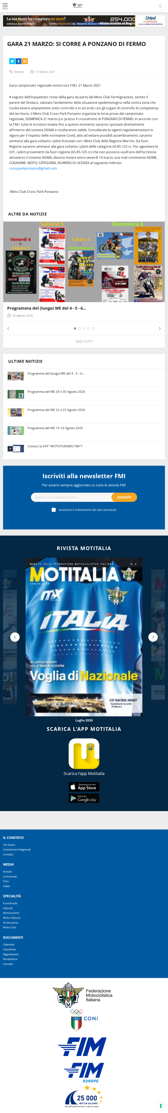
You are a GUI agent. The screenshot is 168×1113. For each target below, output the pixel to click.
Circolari (8, 964)
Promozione (10, 922)
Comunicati (10, 876)
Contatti (8, 854)
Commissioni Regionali (17, 849)
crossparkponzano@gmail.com (33, 168)
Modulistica (10, 959)
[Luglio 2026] (84, 637)
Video (6, 886)
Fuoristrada (10, 903)
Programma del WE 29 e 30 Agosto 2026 (56, 392)
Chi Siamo (9, 845)
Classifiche (9, 949)
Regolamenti (10, 954)
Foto (6, 881)
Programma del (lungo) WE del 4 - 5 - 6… (46, 308)
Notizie (19, 72)
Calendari (9, 944)
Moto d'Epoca (11, 918)
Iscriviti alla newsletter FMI (84, 476)
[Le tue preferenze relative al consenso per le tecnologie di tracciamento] (161, 1106)
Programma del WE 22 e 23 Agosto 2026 (56, 410)
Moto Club (9, 927)
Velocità (8, 908)
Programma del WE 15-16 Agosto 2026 (55, 428)
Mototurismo (11, 913)
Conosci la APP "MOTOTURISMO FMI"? (55, 446)
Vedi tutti (84, 341)
